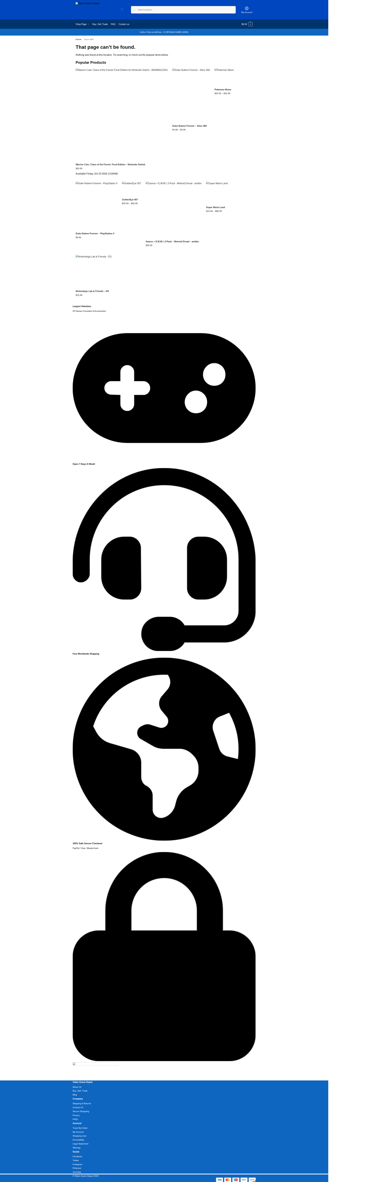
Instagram (77, 1164)
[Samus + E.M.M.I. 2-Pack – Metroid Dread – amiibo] (174, 209)
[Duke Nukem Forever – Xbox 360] (191, 95)
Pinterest (77, 1168)
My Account (246, 12)
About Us (77, 1087)
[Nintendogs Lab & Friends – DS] (94, 271)
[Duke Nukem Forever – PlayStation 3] (96, 205)
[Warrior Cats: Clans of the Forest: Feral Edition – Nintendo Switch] (122, 114)
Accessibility (78, 1140)
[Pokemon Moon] (224, 77)
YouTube (77, 1172)
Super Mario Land (215, 207)
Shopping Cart (79, 1136)
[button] (247, 24)
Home (78, 39)
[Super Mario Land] (217, 192)
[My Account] (122, 10)
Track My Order (80, 1128)
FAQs (75, 1119)
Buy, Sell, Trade (80, 1091)
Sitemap (76, 1147)
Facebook (77, 1156)
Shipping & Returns (82, 1103)
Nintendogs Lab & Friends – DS (92, 291)
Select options (191, 136)
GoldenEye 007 (130, 199)
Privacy (76, 1115)
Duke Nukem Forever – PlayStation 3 (95, 233)
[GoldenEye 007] (131, 189)
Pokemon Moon (223, 89)
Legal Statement (80, 1143)
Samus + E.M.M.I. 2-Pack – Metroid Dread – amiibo (172, 241)
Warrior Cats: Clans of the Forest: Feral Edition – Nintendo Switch (110, 164)
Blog (75, 1094)
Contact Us (78, 1107)
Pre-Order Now (121, 178)
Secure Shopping (81, 1111)
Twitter (76, 1160)
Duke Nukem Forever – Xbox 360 (189, 126)
